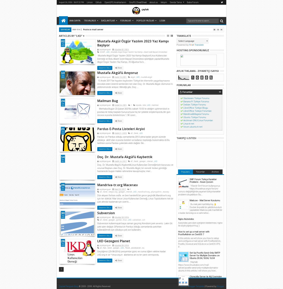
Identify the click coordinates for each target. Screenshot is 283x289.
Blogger (220, 286)
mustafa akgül (146, 77)
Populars (185, 172)
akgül (133, 77)
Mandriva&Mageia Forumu (196, 114)
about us (153, 2)
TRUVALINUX (90, 20)
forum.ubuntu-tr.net (192, 126)
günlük (119, 220)
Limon (90, 2)
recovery (166, 192)
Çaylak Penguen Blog (68, 286)
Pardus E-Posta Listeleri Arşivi (121, 128)
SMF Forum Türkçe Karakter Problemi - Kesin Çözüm (203, 180)
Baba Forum (193, 2)
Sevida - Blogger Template (192, 286)
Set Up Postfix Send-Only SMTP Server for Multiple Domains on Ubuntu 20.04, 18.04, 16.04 (205, 255)
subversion (137, 220)
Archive (215, 172)
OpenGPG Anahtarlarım (115, 2)
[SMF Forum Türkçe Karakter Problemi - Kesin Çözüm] (183, 183)
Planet (127, 248)
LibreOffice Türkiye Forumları (197, 111)
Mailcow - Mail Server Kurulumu (205, 200)
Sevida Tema (176, 2)
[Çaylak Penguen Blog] (63, 20)
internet (150, 161)
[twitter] (222, 2)
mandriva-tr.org (144, 192)
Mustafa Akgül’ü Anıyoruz (117, 72)
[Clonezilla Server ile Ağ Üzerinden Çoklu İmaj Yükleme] (183, 280)
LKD (108, 52)
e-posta (138, 105)
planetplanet (136, 248)
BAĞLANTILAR (108, 20)
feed (104, 248)
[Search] (221, 20)
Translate (199, 45)
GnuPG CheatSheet (138, 2)
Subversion (106, 213)
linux (125, 220)
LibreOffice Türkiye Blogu (195, 108)
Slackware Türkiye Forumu (196, 98)
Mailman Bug (107, 100)
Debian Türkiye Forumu (194, 104)
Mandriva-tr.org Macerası (117, 185)
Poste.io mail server (93, 29)
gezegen (142, 161)
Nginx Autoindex (186, 219)
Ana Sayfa (74, 20)
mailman (155, 105)
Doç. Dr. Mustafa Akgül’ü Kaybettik (124, 157)
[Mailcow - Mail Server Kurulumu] (183, 204)
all (132, 133)
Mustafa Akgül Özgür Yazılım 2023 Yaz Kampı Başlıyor (133, 43)
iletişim (164, 2)
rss (143, 248)
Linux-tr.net (188, 123)
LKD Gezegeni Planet (113, 241)
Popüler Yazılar (145, 20)
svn (143, 220)
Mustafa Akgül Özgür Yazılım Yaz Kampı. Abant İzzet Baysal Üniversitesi (139, 52)
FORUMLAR (125, 20)
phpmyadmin (156, 192)
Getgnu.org (113, 192)
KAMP (102, 52)
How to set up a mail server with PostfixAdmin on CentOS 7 (193, 233)
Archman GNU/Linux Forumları (198, 120)
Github (99, 2)
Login (162, 20)
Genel (136, 133)
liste (144, 105)
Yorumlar (200, 172)
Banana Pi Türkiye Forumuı (196, 101)
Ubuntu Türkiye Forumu (194, 117)
